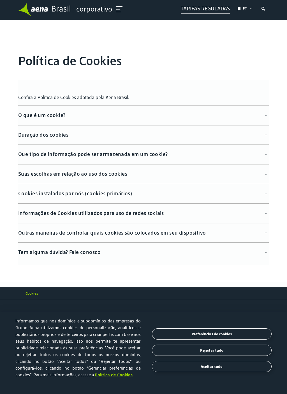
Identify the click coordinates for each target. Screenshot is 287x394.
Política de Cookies (114, 374)
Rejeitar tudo (211, 350)
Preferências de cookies (212, 334)
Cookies (32, 293)
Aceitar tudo (212, 366)
